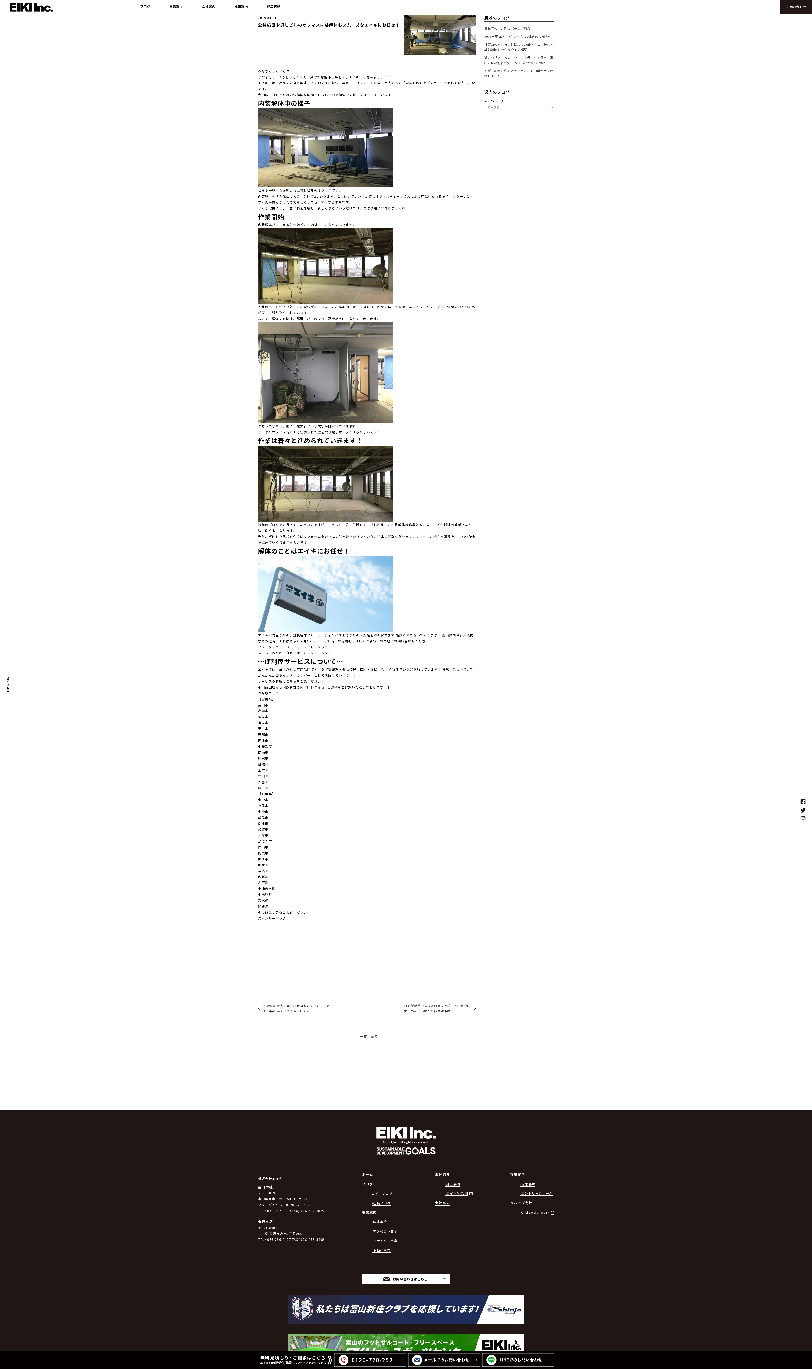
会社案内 (442, 1202)
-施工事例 (452, 1184)
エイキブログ (382, 1193)
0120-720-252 (298, 1204)
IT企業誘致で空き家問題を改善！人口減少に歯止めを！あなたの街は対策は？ (437, 1008)
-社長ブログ (381, 1203)
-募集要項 (527, 1184)
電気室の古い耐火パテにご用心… (509, 28)
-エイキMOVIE (456, 1193)
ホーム (367, 1174)
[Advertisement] (367, 951)
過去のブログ (494, 101)
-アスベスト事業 (385, 1231)
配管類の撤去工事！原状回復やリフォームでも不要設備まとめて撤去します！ (296, 1008)
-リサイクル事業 (385, 1240)
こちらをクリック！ (316, 653)
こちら (291, 681)
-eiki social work (535, 1212)
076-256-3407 (279, 1239)
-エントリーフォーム (536, 1193)
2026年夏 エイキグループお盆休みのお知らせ (517, 36)
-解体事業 (379, 1222)
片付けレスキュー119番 (319, 687)
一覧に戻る (369, 1036)
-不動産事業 (381, 1250)
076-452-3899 (279, 1210)
